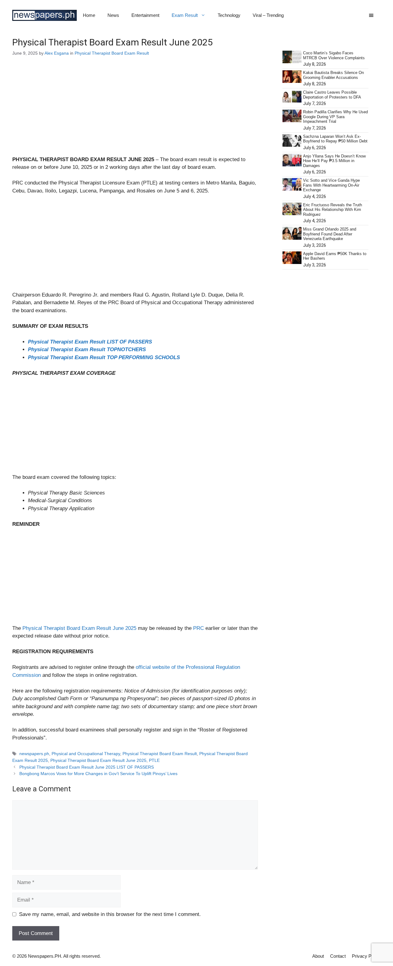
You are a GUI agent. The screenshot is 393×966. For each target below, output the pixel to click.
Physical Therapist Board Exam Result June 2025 (79, 628)
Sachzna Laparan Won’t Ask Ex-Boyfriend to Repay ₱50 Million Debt (335, 139)
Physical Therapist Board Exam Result (112, 53)
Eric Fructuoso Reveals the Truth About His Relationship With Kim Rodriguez (332, 210)
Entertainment (145, 15)
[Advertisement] (135, 110)
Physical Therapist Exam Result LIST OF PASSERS (90, 342)
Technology (229, 15)
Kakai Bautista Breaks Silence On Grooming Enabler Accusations (333, 75)
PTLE (154, 760)
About (318, 956)
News (113, 15)
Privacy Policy (366, 956)
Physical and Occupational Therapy (86, 753)
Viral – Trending (268, 15)
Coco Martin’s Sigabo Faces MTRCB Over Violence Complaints (334, 55)
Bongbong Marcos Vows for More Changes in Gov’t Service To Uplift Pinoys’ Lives (98, 773)
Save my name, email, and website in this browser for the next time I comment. (110, 914)
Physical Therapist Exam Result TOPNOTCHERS (87, 349)
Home (89, 15)
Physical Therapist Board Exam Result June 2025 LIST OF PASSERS (86, 767)
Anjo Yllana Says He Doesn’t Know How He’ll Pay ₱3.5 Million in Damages (334, 161)
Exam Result (185, 15)
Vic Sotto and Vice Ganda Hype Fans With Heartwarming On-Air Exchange (331, 185)
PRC (199, 628)
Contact (338, 956)
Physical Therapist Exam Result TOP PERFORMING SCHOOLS (104, 357)
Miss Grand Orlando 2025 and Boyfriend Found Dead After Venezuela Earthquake (329, 234)
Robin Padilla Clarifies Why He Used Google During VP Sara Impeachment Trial (335, 117)
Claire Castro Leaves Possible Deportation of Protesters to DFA (332, 94)
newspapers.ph (34, 753)
